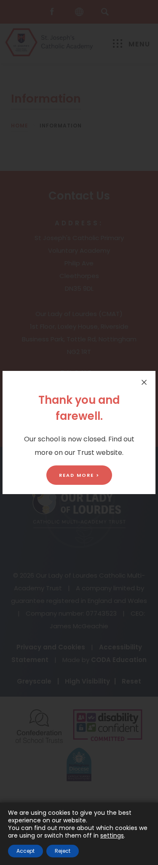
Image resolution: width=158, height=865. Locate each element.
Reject (62, 850)
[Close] (144, 382)
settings (112, 835)
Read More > (79, 475)
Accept (25, 850)
